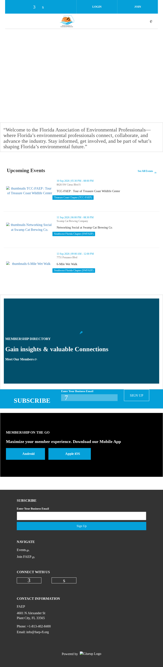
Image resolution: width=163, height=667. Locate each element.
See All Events (145, 171)
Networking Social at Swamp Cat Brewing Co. (100, 227)
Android (28, 454)
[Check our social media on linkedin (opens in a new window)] (45, 7)
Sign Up (136, 395)
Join (137, 6)
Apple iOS (72, 454)
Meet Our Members (19, 359)
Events (21, 550)
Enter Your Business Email (77, 391)
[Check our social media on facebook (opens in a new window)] (36, 7)
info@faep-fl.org (37, 632)
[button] (152, 205)
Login (96, 6)
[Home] (66, 21)
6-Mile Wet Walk (82, 264)
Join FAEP (24, 556)
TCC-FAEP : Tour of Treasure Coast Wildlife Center (104, 191)
